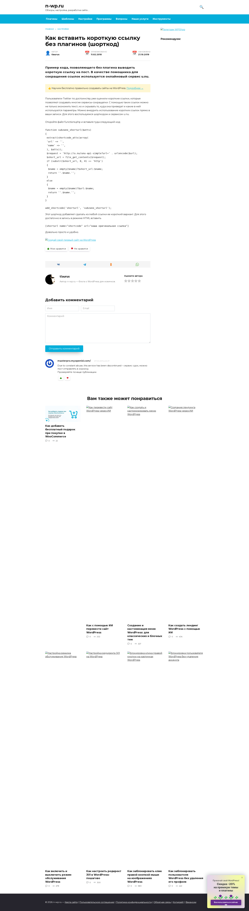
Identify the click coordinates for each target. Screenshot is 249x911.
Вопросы (121, 19)
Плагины (51, 19)
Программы (104, 19)
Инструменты (162, 19)
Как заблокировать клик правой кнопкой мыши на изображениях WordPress (144, 876)
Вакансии (191, 902)
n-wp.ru (54, 6)
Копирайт (178, 902)
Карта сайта (71, 902)
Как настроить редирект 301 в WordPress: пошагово (103, 875)
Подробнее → (135, 88)
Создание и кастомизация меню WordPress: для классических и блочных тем (144, 632)
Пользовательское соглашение (96, 902)
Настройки (85, 19)
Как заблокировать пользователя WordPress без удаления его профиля (185, 876)
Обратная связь (162, 902)
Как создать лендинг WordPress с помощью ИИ (184, 629)
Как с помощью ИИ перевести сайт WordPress (99, 629)
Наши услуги (140, 19)
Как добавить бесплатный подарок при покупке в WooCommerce (60, 431)
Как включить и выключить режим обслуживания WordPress (58, 876)
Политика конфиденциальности (134, 902)
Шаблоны (68, 19)
